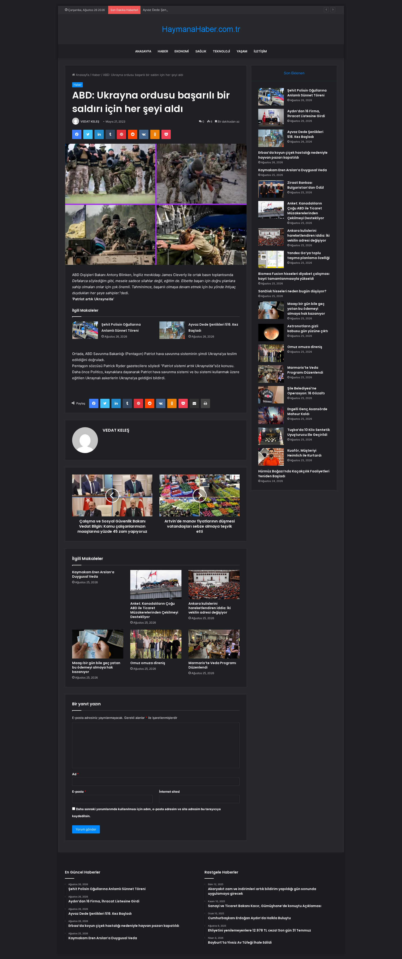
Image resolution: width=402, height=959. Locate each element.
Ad (75, 774)
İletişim (260, 51)
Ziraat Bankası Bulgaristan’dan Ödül (305, 185)
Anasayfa (143, 51)
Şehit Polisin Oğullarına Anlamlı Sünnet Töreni (307, 93)
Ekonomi (181, 51)
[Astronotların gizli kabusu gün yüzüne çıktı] (271, 332)
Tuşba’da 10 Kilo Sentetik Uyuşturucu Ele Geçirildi (308, 432)
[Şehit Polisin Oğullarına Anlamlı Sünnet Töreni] (85, 330)
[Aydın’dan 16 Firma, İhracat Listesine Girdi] (271, 117)
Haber (163, 51)
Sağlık (200, 51)
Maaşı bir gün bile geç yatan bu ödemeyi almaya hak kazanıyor (96, 667)
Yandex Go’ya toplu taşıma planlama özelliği (308, 255)
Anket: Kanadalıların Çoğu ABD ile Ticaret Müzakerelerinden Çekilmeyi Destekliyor (154, 610)
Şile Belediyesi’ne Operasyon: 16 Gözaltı (306, 391)
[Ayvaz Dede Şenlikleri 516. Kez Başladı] (172, 330)
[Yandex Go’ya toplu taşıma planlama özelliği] (271, 259)
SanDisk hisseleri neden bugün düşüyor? (292, 291)
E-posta (79, 791)
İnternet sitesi (169, 791)
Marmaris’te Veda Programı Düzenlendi (212, 665)
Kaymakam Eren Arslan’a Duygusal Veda (93, 574)
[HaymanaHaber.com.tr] (201, 29)
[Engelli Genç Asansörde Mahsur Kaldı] (271, 415)
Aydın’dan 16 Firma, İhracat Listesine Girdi (306, 113)
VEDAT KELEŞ (89, 121)
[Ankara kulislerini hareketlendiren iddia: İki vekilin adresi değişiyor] (214, 584)
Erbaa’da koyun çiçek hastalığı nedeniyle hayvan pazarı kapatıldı (293, 155)
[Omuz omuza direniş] (155, 644)
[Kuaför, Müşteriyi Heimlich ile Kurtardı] (271, 457)
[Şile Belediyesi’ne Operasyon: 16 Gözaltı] (271, 394)
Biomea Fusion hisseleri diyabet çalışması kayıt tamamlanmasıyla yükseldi (293, 276)
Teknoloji (221, 51)
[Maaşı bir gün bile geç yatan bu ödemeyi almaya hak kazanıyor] (97, 644)
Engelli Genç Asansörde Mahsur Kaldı (307, 411)
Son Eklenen (294, 73)
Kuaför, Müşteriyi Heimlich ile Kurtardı (304, 453)
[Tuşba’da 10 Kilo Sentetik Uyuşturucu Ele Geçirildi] (271, 436)
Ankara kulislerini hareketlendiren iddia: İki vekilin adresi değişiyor (209, 608)
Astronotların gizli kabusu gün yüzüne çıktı (307, 328)
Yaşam (242, 51)
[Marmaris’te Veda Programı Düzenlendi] (214, 644)
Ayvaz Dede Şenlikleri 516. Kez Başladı (170, 10)
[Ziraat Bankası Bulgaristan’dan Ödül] (271, 189)
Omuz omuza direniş (147, 663)
